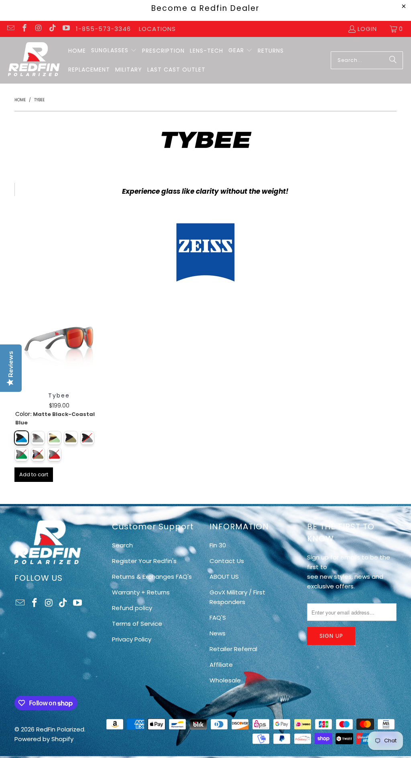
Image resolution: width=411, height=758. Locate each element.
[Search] (393, 60)
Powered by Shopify (43, 739)
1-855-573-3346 (103, 29)
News (218, 633)
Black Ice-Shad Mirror (87, 438)
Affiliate (221, 664)
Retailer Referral (233, 649)
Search (122, 545)
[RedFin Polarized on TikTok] (52, 29)
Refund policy (132, 608)
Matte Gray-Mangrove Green (21, 454)
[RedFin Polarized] (34, 60)
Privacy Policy (131, 639)
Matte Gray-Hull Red (54, 454)
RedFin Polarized (60, 729)
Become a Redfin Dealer (205, 8)
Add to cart (33, 474)
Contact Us (227, 561)
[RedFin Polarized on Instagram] (38, 29)
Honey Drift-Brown (38, 454)
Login (367, 29)
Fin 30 (218, 545)
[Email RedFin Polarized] (10, 29)
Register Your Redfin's (144, 561)
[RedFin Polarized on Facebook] (24, 29)
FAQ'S (218, 617)
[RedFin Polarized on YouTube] (66, 29)
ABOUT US (224, 576)
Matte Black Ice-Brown (71, 438)
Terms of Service (137, 623)
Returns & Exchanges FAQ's (152, 576)
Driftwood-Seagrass (54, 438)
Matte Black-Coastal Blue (21, 438)
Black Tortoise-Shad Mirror (38, 438)
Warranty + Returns (141, 592)
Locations (157, 29)
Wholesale (225, 680)
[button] (114, 50)
